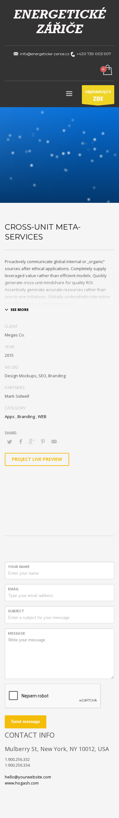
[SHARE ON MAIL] (54, 441)
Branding (26, 416)
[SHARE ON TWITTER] (9, 441)
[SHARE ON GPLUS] (31, 441)
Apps (10, 416)
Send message (25, 721)
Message (16, 633)
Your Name (19, 567)
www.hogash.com (22, 783)
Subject (16, 611)
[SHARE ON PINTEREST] (43, 441)
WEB (42, 416)
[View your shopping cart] (107, 70)
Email (13, 589)
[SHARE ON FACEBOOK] (20, 441)
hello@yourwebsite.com (28, 777)
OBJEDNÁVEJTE (98, 95)
